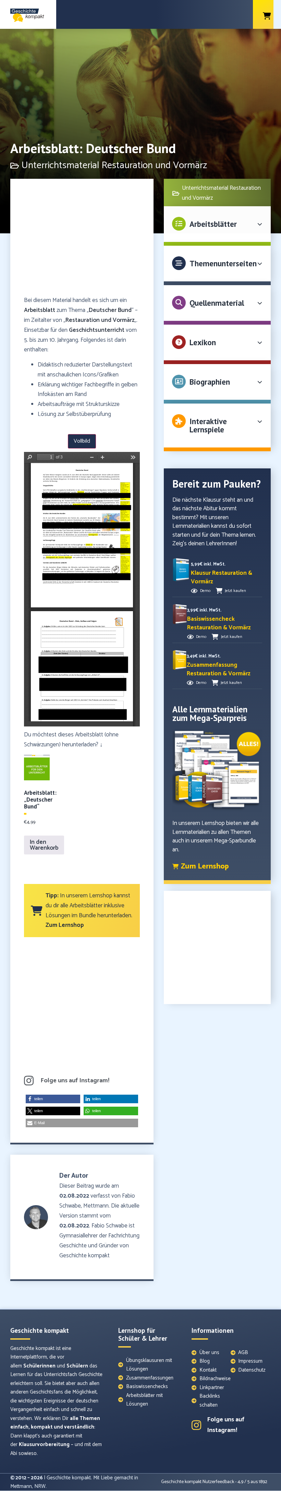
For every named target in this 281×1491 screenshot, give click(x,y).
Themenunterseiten (223, 263)
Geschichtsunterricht (96, 330)
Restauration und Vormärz (99, 320)
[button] (53, 1099)
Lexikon (203, 342)
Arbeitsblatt (39, 310)
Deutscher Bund (110, 310)
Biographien (210, 382)
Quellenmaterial (217, 303)
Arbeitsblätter (213, 224)
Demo (205, 590)
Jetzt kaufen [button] (235, 590)
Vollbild (82, 441)
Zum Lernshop (65, 925)
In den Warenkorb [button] (44, 845)
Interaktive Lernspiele (208, 425)
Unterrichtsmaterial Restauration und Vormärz (114, 165)
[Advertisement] (82, 241)
